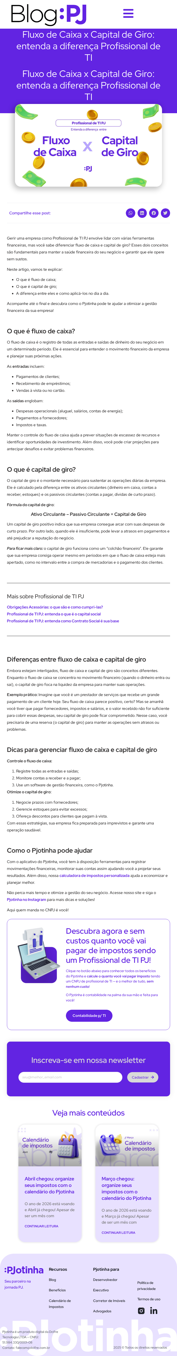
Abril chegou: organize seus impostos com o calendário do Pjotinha (49, 1185)
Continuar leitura (41, 1226)
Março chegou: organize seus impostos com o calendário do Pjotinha (126, 1188)
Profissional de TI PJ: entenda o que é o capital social (54, 614)
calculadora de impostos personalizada (94, 875)
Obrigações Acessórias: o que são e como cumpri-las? (55, 607)
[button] (130, 213)
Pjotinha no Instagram (26, 899)
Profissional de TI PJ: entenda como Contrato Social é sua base (63, 620)
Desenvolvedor (105, 1279)
